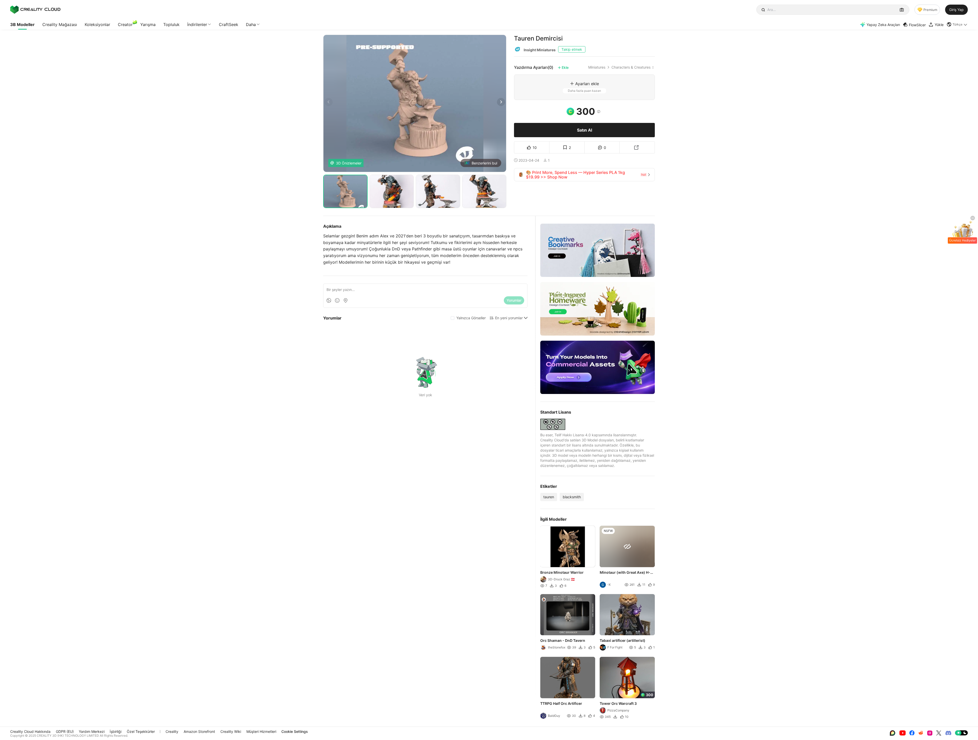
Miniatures (596, 67)
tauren (548, 497)
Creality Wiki (230, 731)
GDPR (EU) (65, 731)
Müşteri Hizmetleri (261, 731)
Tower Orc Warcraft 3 (618, 703)
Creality (172, 731)
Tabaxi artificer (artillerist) (623, 640)
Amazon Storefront (199, 731)
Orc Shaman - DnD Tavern (562, 640)
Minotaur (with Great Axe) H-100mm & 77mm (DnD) (625, 572)
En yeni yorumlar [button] (509, 318)
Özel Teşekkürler (141, 731)
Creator (125, 24)
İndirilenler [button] (197, 24)
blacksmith (572, 497)
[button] (957, 24)
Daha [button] (251, 24)
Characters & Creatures (630, 67)
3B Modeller (22, 24)
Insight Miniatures (540, 50)
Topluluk (171, 24)
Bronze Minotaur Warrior (562, 572)
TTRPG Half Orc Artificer (561, 703)
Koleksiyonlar (97, 24)
